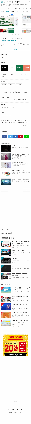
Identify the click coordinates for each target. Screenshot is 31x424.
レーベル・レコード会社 (8, 107)
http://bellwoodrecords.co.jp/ (8, 40)
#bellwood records (6, 115)
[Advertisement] (15, 210)
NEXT (26, 190)
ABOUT (9, 8)
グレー (17, 74)
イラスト (19, 84)
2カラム (18, 92)
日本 (3, 57)
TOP (3, 8)
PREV (4, 190)
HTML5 (3, 100)
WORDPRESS (22, 100)
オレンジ (23, 74)
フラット (4, 84)
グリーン (4, 77)
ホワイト (4, 74)
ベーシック (4, 92)
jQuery (9, 100)
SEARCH (25, 8)
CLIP (16, 49)
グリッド (25, 92)
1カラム (12, 92)
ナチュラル (11, 84)
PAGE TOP (15, 401)
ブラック (11, 74)
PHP (15, 100)
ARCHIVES (17, 8)
